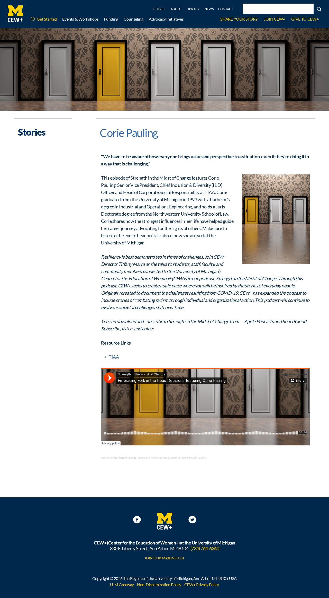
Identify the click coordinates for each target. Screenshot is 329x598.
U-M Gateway (122, 584)
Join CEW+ (274, 18)
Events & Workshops (80, 18)
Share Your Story (239, 18)
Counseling (133, 18)
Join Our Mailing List (164, 558)
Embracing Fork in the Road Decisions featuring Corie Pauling (172, 457)
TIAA (114, 357)
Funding (111, 18)
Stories (159, 9)
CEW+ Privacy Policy (201, 584)
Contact (225, 9)
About (176, 9)
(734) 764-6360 (204, 548)
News (209, 9)
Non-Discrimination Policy (159, 584)
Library (193, 9)
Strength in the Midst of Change (118, 457)
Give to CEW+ (305, 18)
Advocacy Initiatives (166, 18)
